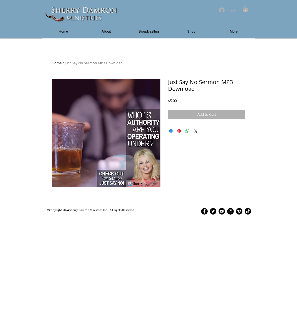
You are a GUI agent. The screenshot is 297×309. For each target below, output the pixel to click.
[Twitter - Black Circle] (213, 211)
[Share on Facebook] (171, 131)
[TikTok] (248, 211)
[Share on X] (195, 131)
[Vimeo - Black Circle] (239, 211)
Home (57, 63)
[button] (245, 8)
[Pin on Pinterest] (179, 131)
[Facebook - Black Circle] (204, 211)
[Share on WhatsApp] (187, 131)
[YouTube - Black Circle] (222, 211)
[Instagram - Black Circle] (230, 211)
